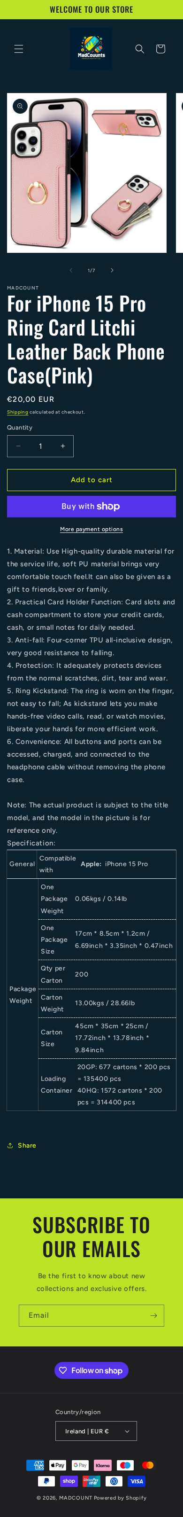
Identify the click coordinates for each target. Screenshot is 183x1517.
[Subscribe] (153, 1316)
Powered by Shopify (120, 1498)
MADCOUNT (75, 1498)
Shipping (18, 412)
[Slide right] (112, 270)
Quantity (19, 427)
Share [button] (27, 1145)
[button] (18, 49)
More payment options (91, 529)
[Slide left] (71, 270)
